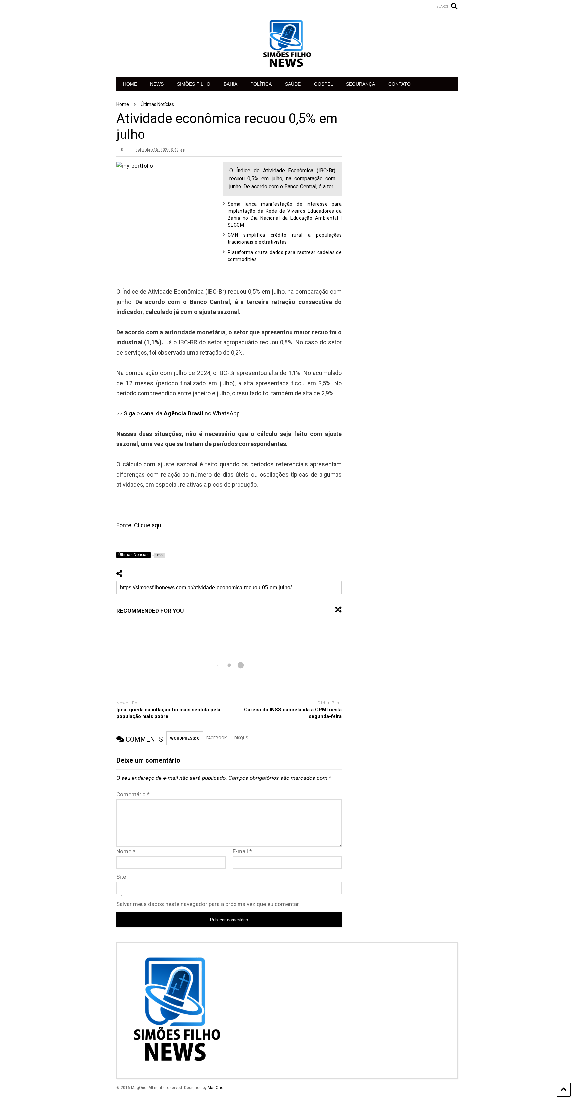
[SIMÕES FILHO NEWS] (287, 65)
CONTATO (399, 84)
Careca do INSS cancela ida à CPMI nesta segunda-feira (293, 713)
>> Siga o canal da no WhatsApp (178, 413)
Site (121, 876)
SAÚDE (293, 84)
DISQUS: (241, 738)
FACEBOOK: (217, 738)
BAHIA (230, 84)
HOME (130, 84)
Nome (125, 851)
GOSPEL (323, 84)
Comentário (133, 794)
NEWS (157, 84)
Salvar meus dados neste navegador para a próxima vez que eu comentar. (208, 904)
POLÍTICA (261, 84)
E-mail (242, 851)
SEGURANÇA (360, 84)
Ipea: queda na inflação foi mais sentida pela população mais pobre (168, 713)
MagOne (215, 1087)
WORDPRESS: (184, 738)
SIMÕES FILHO (193, 84)
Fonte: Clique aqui (139, 525)
